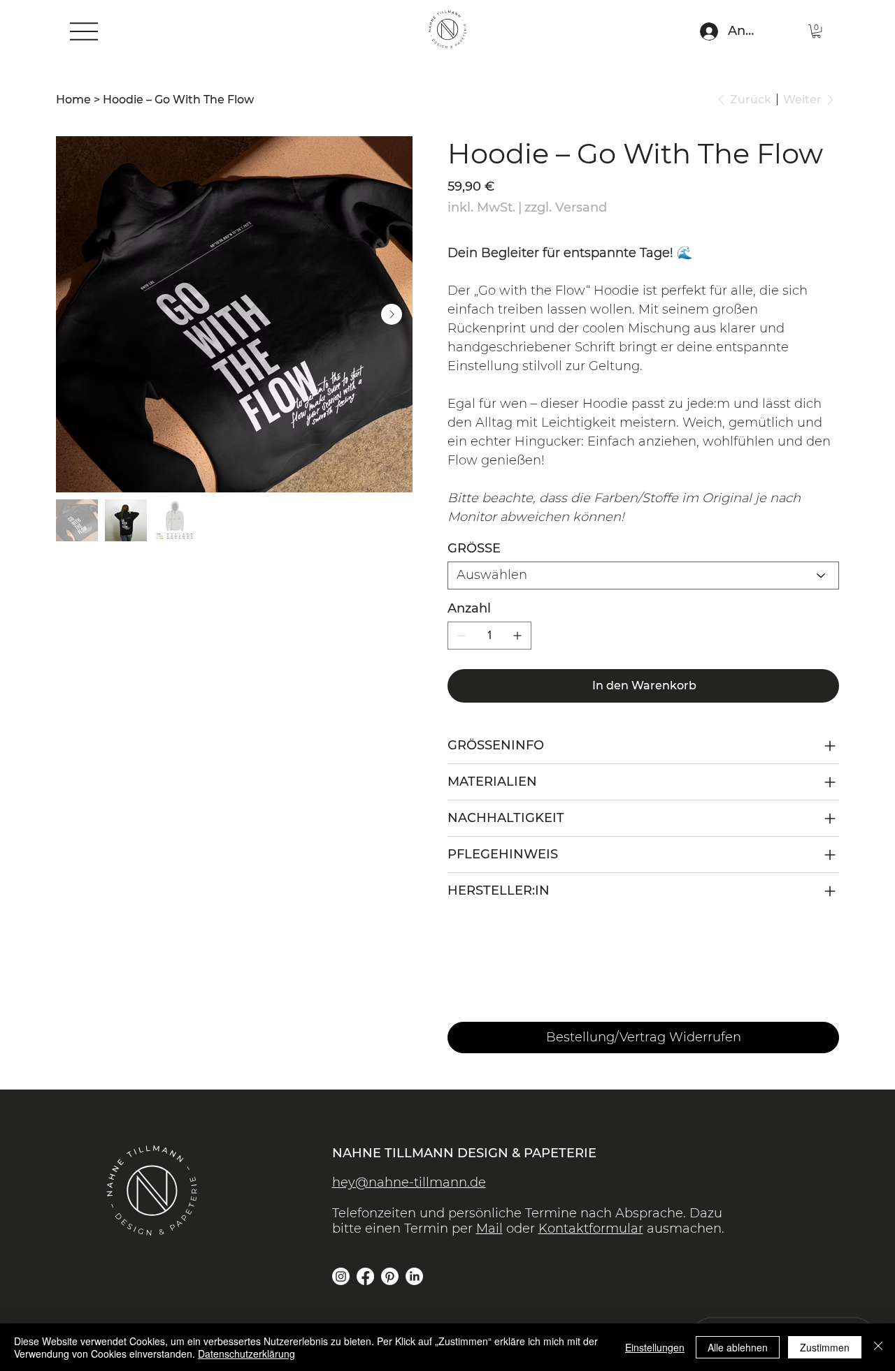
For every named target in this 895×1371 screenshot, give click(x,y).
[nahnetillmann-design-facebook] (365, 1276)
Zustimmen (825, 1347)
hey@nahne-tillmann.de (409, 1182)
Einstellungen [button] (655, 1347)
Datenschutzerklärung (246, 1354)
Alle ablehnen (738, 1347)
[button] (816, 31)
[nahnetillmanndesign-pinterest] (390, 1276)
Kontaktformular (590, 1228)
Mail (489, 1228)
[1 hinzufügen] (517, 636)
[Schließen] (878, 1347)
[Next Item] (391, 314)
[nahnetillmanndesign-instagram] (341, 1276)
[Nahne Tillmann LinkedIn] (414, 1276)
